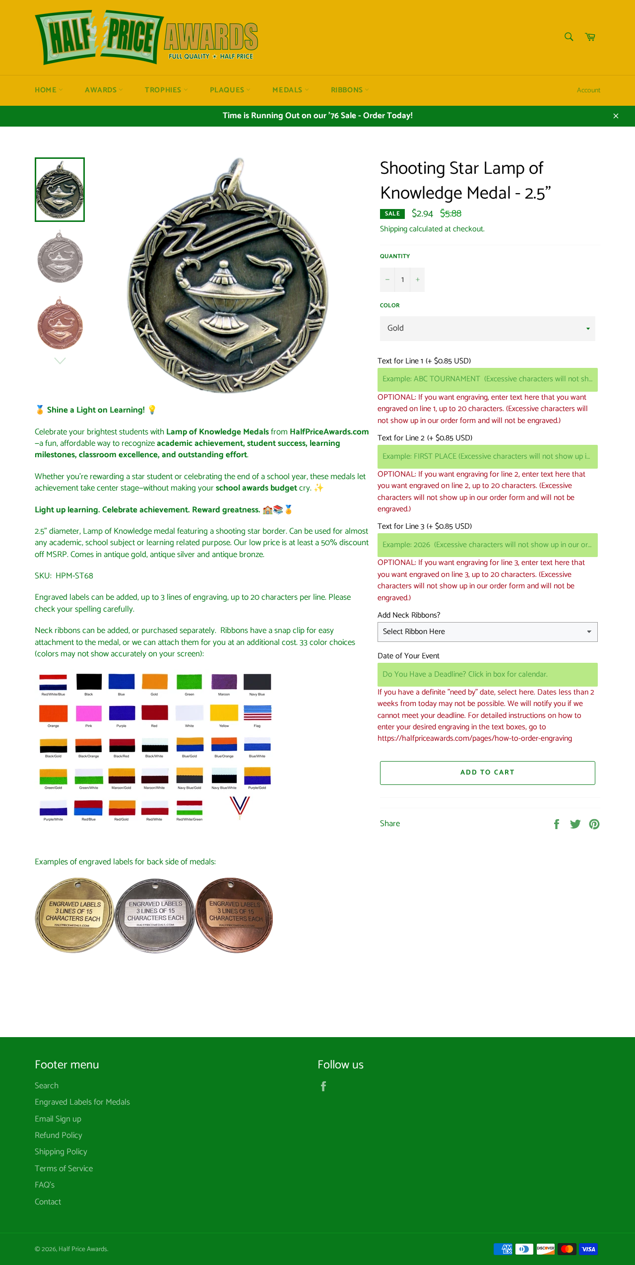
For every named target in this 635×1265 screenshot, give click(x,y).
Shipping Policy (61, 1152)
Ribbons (348, 90)
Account (588, 90)
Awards (102, 90)
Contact (48, 1202)
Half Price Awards (83, 1249)
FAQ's (45, 1185)
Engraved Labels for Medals (82, 1102)
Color (390, 306)
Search (47, 1086)
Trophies (164, 90)
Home (47, 90)
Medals (288, 90)
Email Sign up (58, 1119)
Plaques (228, 90)
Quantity (395, 257)
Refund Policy (58, 1135)
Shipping (393, 229)
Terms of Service (64, 1169)
